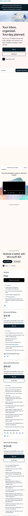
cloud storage (12, 296)
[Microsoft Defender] (5, 436)
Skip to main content (5, 1)
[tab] (5, 90)
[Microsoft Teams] (8, 436)
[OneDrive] (8, 356)
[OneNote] (20, 433)
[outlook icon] (5, 305)
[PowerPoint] (14, 433)
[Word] (8, 433)
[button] (7, 70)
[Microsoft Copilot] (5, 433)
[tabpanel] (14, 117)
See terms (20, 322)
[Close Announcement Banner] (25, 6)
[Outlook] (5, 356)
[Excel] (11, 433)
